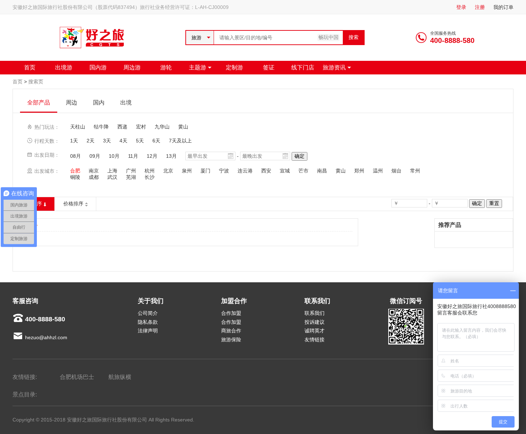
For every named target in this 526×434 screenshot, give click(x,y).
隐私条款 (148, 322)
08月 (75, 156)
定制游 (234, 67)
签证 (268, 67)
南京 (94, 171)
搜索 (354, 37)
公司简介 (148, 313)
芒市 (303, 171)
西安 (266, 171)
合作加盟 (231, 313)
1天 (74, 140)
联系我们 (315, 313)
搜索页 (35, 81)
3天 (107, 140)
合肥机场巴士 (77, 377)
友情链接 (315, 339)
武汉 (112, 177)
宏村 (141, 127)
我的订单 (503, 7)
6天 (156, 140)
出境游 (63, 67)
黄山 (183, 127)
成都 (94, 177)
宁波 (224, 171)
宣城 (285, 171)
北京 (168, 171)
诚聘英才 (315, 330)
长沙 (150, 177)
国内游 (98, 67)
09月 (94, 156)
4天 (123, 140)
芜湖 (131, 177)
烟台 (396, 171)
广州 (131, 171)
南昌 (322, 171)
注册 (480, 7)
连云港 (245, 171)
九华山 (162, 127)
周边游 (132, 67)
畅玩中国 (328, 37)
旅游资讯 (334, 67)
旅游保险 (231, 339)
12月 (152, 156)
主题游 (197, 67)
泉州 (187, 171)
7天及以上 (180, 140)
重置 (494, 203)
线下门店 (302, 67)
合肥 (75, 171)
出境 (126, 102)
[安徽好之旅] (93, 48)
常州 (415, 171)
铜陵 (75, 177)
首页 (29, 67)
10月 (114, 156)
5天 (140, 140)
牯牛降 (101, 127)
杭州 (150, 171)
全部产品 (38, 102)
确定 (299, 156)
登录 (461, 7)
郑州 (359, 171)
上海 (112, 171)
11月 (133, 156)
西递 (122, 127)
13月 (171, 156)
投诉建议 (315, 322)
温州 (378, 171)
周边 (71, 102)
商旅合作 (231, 330)
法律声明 (148, 330)
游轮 (166, 67)
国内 (98, 102)
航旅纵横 (119, 377)
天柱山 (77, 127)
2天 (90, 140)
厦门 (205, 171)
